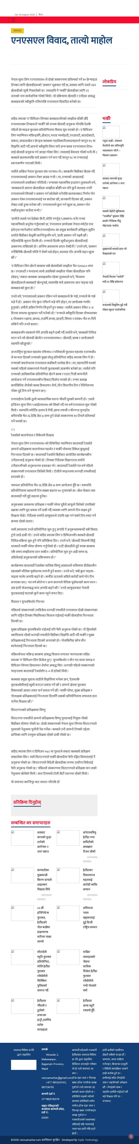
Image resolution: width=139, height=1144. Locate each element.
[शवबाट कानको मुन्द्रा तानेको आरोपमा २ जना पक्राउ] (24, 843)
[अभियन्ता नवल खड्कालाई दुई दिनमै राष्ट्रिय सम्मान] (70, 918)
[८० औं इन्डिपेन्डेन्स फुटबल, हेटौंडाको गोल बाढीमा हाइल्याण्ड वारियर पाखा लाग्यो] (24, 925)
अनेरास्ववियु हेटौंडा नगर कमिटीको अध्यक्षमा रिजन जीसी (89, 842)
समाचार (17, 30)
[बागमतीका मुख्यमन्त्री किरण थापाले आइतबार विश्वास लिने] (24, 884)
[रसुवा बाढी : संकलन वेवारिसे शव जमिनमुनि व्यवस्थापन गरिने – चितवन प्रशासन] (112, 132)
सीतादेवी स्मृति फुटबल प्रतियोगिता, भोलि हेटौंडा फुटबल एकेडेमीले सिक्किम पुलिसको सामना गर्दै (44, 971)
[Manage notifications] (131, 1136)
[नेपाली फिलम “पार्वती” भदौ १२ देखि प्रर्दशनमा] (112, 268)
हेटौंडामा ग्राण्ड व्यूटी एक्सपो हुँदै (88, 1005)
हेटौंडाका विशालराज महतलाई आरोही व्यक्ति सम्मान (90, 880)
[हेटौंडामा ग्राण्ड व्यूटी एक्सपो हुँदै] (70, 1006)
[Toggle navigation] (13, 20)
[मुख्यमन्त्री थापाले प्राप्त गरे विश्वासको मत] (112, 240)
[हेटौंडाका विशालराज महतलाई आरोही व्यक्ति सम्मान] (70, 884)
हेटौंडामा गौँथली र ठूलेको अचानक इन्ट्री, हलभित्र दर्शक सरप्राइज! (44, 1015)
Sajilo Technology (88, 1140)
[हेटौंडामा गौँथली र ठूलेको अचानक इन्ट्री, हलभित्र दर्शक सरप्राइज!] (24, 1016)
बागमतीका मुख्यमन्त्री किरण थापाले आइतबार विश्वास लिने (44, 880)
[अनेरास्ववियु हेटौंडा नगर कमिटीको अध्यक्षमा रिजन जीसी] (70, 847)
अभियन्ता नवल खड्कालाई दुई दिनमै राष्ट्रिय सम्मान (90, 917)
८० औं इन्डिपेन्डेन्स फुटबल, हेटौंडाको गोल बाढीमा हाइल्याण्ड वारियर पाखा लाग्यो (44, 924)
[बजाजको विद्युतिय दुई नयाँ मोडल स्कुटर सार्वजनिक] (112, 296)
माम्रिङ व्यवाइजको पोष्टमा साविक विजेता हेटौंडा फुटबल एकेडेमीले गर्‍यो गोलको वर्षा (90, 971)
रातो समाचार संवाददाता (90, 859)
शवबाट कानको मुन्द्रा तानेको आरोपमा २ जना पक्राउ (44, 842)
